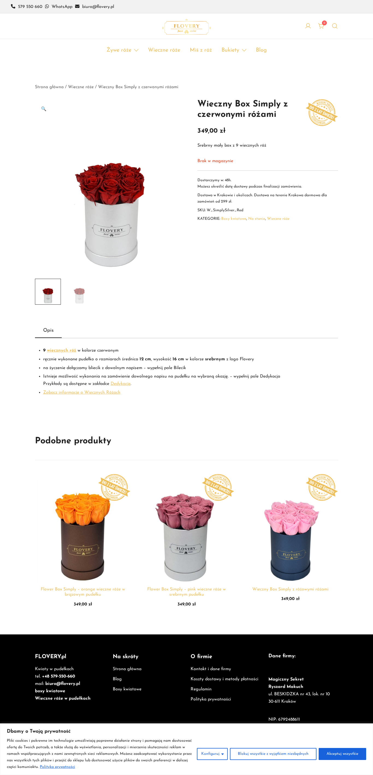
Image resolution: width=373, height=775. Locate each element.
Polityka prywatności (57, 767)
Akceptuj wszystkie (342, 754)
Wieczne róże (164, 50)
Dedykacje (121, 384)
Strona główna (49, 87)
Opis (48, 330)
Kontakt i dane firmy (211, 669)
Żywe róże (118, 50)
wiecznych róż (61, 350)
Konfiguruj (210, 754)
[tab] (48, 331)
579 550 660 (30, 7)
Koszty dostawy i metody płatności (224, 679)
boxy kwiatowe (50, 691)
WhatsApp (62, 7)
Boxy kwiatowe (233, 219)
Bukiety (230, 50)
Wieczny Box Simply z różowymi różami (290, 589)
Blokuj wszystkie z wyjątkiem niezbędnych (273, 754)
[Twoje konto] (308, 26)
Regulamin (201, 689)
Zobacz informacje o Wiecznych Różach (81, 392)
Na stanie (256, 219)
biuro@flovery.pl (62, 684)
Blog (261, 50)
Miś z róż (201, 50)
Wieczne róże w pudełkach (63, 698)
